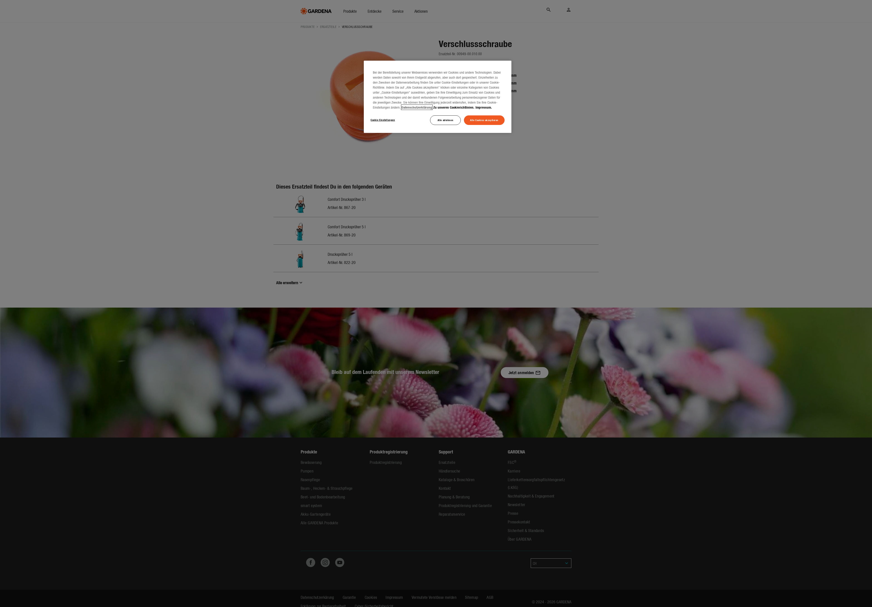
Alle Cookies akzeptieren (484, 120)
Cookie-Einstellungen (383, 120)
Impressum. (484, 107)
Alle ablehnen (445, 120)
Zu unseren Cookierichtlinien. (453, 107)
